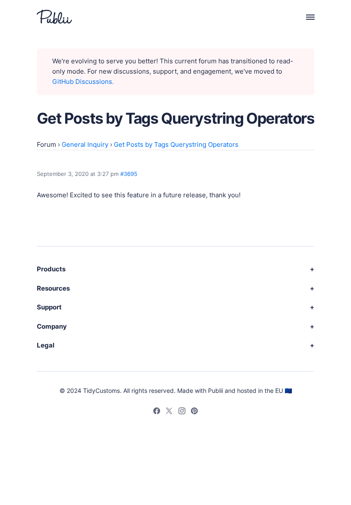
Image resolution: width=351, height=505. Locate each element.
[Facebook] (156, 412)
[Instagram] (181, 412)
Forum (46, 144)
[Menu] (305, 17)
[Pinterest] (194, 412)
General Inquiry (85, 144)
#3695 (128, 173)
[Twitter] (169, 412)
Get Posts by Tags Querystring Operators (176, 144)
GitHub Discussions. (83, 81)
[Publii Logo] (54, 16)
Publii (215, 390)
